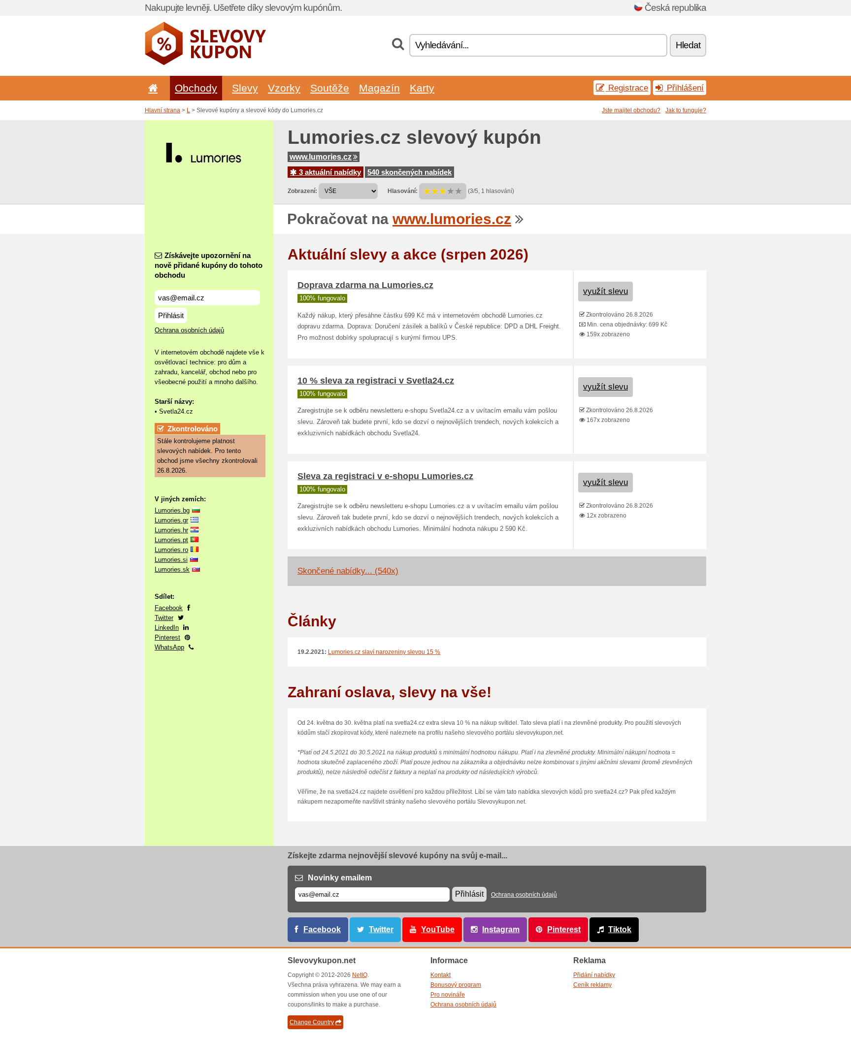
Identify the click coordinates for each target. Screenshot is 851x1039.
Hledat (688, 45)
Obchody (196, 88)
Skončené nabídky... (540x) (347, 571)
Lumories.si (171, 559)
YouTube (438, 929)
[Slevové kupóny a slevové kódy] (205, 63)
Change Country (312, 1022)
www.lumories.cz (321, 157)
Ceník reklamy (592, 984)
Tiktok (619, 929)
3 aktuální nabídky (329, 172)
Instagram (501, 929)
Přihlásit (171, 315)
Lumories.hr (171, 530)
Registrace (627, 88)
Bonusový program (455, 984)
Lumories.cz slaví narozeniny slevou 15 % (384, 652)
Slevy (245, 88)
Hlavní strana (162, 110)
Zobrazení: (302, 191)
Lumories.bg (172, 510)
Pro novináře (447, 994)
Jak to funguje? (685, 110)
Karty (422, 88)
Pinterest (167, 637)
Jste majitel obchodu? (631, 110)
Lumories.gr (171, 520)
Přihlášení (684, 88)
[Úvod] (151, 88)
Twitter (164, 617)
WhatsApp (169, 647)
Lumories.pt (171, 540)
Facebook (169, 608)
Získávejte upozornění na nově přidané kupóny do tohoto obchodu (208, 265)
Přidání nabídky (594, 975)
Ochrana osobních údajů (189, 330)
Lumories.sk (172, 569)
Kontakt (440, 975)
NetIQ (359, 975)
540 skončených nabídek (409, 172)
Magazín (379, 88)
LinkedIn (167, 627)
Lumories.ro (171, 549)
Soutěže (329, 88)
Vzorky (284, 88)
